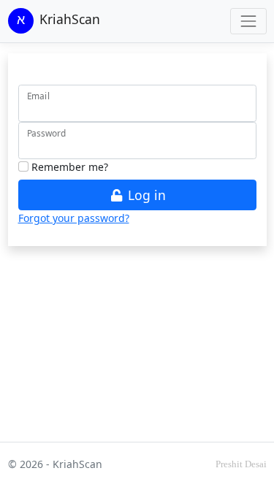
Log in (145, 195)
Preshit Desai (241, 464)
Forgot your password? (73, 218)
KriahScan (69, 19)
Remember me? (68, 167)
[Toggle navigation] (248, 21)
